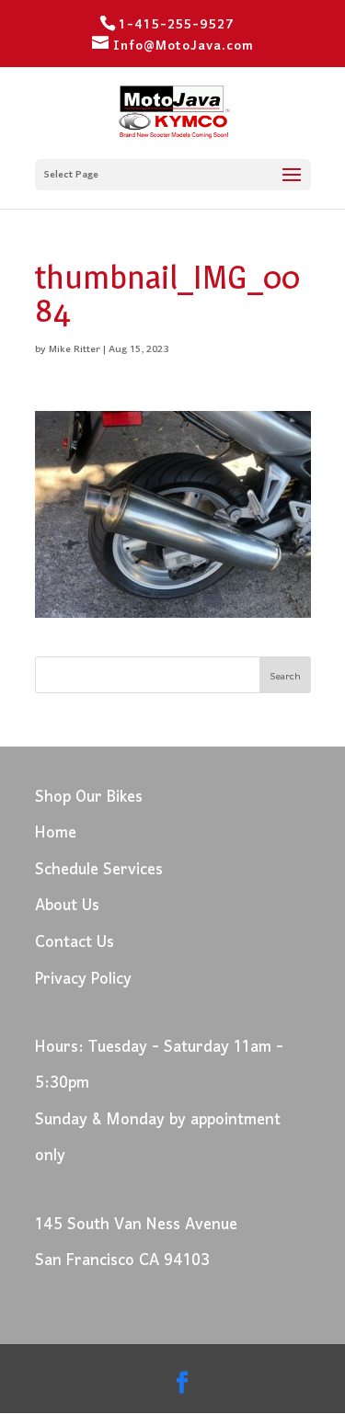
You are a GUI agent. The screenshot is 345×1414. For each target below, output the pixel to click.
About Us (67, 906)
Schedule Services (99, 870)
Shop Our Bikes (89, 798)
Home (55, 833)
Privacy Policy (83, 980)
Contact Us (74, 943)
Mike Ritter (74, 349)
